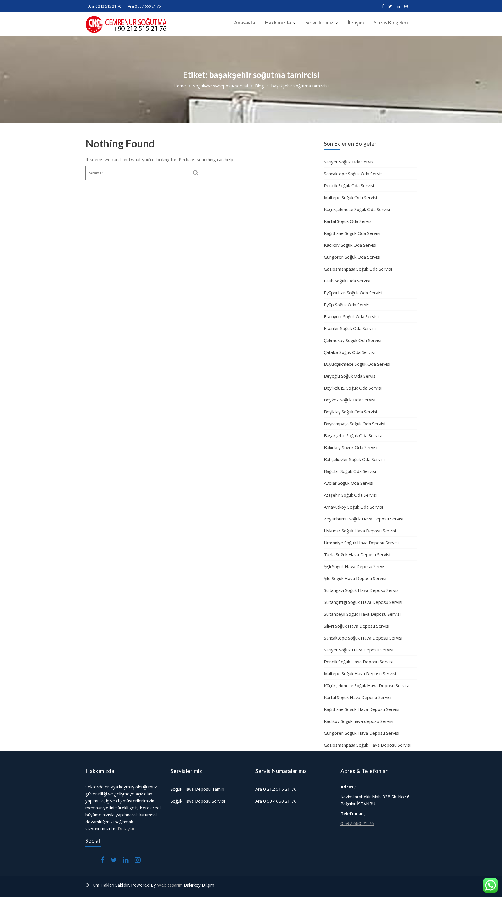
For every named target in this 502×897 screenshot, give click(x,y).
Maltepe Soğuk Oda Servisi (350, 197)
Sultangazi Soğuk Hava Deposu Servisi (361, 590)
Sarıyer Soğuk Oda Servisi (349, 162)
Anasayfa (244, 22)
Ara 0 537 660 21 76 (144, 6)
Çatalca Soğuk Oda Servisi (349, 352)
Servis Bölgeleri (391, 22)
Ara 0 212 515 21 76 (104, 6)
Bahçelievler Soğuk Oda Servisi (354, 459)
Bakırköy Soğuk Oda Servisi (350, 447)
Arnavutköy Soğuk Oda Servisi (353, 507)
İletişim (356, 22)
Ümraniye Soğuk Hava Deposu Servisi (361, 542)
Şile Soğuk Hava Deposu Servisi (355, 578)
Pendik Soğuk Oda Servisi (349, 185)
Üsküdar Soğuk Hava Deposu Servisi (360, 531)
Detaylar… (128, 828)
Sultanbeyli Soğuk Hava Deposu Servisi (362, 614)
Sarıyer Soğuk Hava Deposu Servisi (358, 650)
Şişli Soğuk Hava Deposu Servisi (355, 566)
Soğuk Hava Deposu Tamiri (197, 789)
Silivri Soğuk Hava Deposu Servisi (356, 626)
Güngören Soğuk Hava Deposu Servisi (361, 733)
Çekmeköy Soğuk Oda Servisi (352, 340)
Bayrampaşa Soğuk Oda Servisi (354, 423)
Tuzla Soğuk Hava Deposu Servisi (357, 554)
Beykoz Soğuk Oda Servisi (349, 400)
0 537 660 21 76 (357, 823)
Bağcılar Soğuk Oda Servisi (350, 471)
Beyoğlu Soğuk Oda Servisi (350, 376)
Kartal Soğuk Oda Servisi (348, 221)
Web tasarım (170, 885)
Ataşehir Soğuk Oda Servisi (350, 495)
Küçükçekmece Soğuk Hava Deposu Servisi (366, 685)
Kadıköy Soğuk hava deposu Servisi (358, 721)
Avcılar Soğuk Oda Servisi (348, 483)
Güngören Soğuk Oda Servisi (352, 257)
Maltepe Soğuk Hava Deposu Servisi (360, 673)
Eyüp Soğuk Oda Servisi (347, 304)
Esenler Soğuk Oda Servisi (350, 328)
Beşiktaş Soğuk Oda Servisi (350, 412)
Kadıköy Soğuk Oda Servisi (350, 245)
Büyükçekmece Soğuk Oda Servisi (357, 364)
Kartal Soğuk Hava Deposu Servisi (357, 697)
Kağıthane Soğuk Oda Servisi (352, 233)
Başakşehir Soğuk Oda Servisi (353, 435)
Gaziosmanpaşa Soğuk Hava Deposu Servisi (367, 745)
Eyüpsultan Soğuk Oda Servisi (353, 293)
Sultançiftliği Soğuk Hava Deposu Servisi (363, 602)
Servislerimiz (319, 22)
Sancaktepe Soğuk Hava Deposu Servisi (363, 638)
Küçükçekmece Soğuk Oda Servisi (357, 209)
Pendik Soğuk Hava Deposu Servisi (358, 661)
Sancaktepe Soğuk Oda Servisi (353, 173)
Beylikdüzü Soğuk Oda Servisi (353, 388)
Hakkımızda (278, 22)
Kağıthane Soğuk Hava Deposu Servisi (361, 709)
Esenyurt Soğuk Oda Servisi (351, 316)
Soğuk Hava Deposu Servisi (198, 801)
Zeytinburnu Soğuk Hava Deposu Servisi (363, 519)
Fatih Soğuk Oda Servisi (347, 281)
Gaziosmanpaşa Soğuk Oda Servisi (358, 269)
